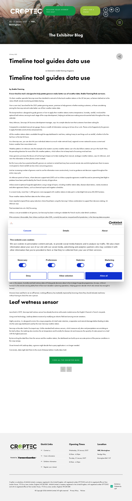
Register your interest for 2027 (57, 11)
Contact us (47, 450)
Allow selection (66, 276)
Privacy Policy (74, 491)
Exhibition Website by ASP (117, 486)
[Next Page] (69, 369)
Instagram (105, 14)
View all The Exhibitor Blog (66, 360)
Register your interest (50, 467)
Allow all (104, 276)
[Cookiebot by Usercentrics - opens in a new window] (111, 223)
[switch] (51, 265)
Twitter (105, 9)
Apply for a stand (88, 11)
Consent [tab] (27, 231)
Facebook (111, 9)
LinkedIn (117, 9)
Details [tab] (66, 231)
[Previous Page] (63, 369)
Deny (28, 276)
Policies (82, 491)
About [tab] (105, 231)
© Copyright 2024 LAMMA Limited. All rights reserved (51, 491)
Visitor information (49, 456)
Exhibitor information (50, 461)
